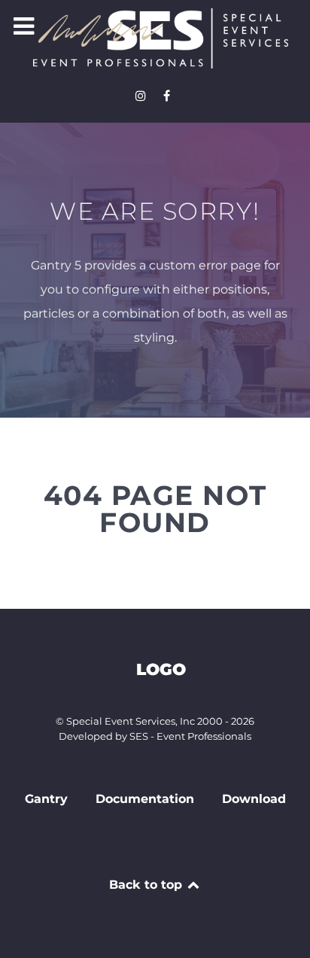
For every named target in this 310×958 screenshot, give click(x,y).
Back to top (147, 884)
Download (254, 799)
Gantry (46, 799)
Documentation (145, 799)
